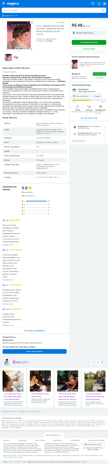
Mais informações (52, 435)
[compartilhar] (31, 49)
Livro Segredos (36, 411)
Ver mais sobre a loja (89, 118)
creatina (36, 422)
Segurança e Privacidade (96, 440)
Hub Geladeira (58, 421)
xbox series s (14, 424)
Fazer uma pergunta (35, 351)
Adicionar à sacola (90, 42)
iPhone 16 (21, 421)
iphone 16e (5, 424)
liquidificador (31, 426)
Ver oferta (99, 77)
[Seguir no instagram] (98, 362)
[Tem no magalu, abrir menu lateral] (3, 3)
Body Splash (88, 424)
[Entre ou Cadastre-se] (104, 3)
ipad (38, 426)
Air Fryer (92, 421)
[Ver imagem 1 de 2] (19, 35)
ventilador (29, 424)
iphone (29, 422)
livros (11, 462)
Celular (50, 424)
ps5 (87, 421)
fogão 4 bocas (71, 426)
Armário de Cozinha (83, 426)
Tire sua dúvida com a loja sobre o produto (19, 347)
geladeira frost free (58, 426)
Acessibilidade (75, 440)
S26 (27, 421)
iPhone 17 (14, 421)
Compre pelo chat (94, 444)
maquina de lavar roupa (17, 426)
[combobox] (54, 10)
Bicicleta (79, 424)
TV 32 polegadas (15, 427)
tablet (73, 424)
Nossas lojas (22, 440)
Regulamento (57, 440)
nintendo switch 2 (40, 424)
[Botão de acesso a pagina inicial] (47, 3)
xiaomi (22, 424)
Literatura (17, 462)
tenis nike (5, 426)
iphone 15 (74, 421)
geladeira (9, 422)
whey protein (44, 422)
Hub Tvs (67, 421)
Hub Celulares (47, 421)
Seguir (97, 96)
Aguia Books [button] (50, 39)
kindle (61, 422)
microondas (54, 422)
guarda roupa (45, 426)
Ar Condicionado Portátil (62, 424)
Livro (28, 411)
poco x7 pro (17, 422)
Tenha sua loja (40, 440)
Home (5, 462)
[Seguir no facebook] (93, 362)
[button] (103, 10)
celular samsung (97, 422)
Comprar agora (89, 49)
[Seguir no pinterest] (102, 362)
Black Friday (5, 421)
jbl (93, 424)
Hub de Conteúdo (36, 421)
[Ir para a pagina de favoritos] (93, 3)
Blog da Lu (6, 440)
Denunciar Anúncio (79, 141)
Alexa (93, 426)
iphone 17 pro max (71, 422)
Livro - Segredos (20, 411)
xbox (24, 422)
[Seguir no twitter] (89, 362)
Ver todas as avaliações (34, 331)
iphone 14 (82, 421)
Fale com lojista (82, 96)
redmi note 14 (100, 424)
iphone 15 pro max (84, 422)
